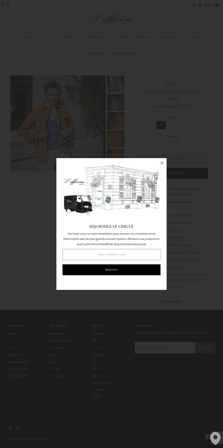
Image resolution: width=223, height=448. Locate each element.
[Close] (162, 163)
